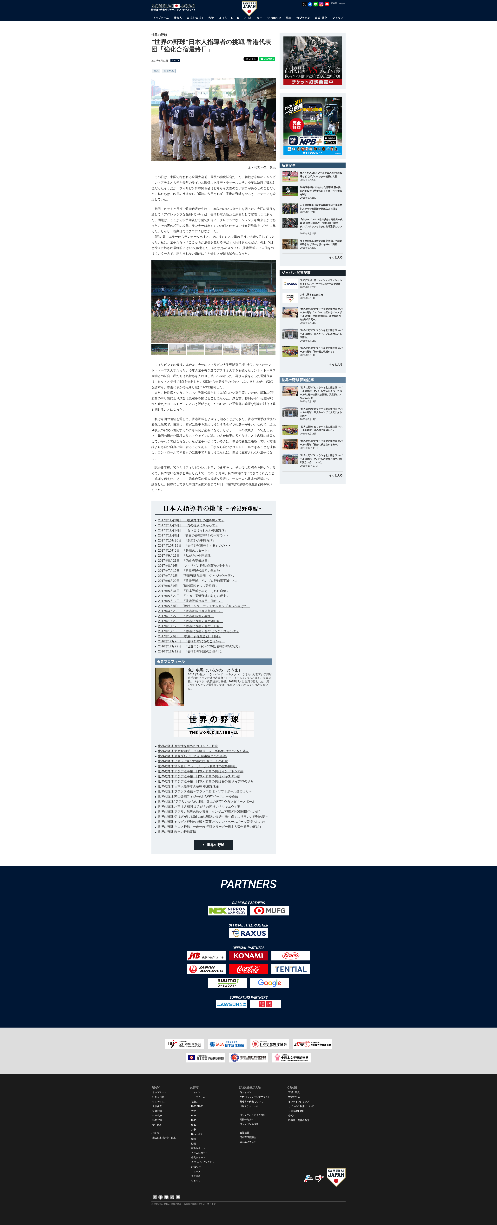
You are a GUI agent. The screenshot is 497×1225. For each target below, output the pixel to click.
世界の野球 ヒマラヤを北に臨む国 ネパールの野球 (193, 761)
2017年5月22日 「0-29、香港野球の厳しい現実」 (193, 596)
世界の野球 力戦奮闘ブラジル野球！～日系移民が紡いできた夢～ (203, 751)
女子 (193, 1129)
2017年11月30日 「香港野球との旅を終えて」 (191, 520)
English (342, 3)
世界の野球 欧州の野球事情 (177, 831)
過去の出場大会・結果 (164, 1137)
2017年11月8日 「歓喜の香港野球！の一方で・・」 (195, 535)
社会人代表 (158, 1097)
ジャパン (196, 1092)
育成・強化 (294, 1092)
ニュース (196, 1171)
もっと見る (336, 257)
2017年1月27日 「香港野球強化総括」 (186, 616)
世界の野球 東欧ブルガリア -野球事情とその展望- (192, 756)
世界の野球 (215, 845)
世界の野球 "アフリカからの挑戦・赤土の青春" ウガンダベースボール (206, 801)
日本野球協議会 (248, 1137)
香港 (156, 71)
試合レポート (198, 1148)
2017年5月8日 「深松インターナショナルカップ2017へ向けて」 (204, 606)
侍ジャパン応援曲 (249, 1124)
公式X (291, 1115)
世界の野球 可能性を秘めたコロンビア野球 (188, 746)
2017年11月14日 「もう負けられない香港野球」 (193, 530)
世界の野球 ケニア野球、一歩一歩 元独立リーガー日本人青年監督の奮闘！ (210, 826)
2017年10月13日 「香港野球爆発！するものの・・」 (196, 545)
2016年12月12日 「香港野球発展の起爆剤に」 (191, 651)
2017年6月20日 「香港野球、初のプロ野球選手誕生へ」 (198, 580)
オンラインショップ (298, 1101)
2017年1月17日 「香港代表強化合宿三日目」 (190, 626)
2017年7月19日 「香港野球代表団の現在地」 (190, 570)
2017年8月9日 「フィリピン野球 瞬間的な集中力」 (194, 565)
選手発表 (196, 1176)
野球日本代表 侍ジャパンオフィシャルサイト (174, 7)
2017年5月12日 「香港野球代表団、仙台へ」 (190, 601)
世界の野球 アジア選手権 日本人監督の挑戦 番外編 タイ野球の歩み (206, 781)
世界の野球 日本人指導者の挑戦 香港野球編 (188, 786)
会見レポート (198, 1157)
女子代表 (157, 1125)
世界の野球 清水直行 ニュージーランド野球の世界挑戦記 (197, 766)
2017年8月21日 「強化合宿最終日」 (184, 560)
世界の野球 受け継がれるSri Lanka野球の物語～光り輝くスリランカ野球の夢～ (213, 816)
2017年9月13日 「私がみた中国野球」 (186, 555)
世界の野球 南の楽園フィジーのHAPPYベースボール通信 (198, 796)
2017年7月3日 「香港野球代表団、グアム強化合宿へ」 (197, 575)
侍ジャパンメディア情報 (252, 1114)
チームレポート (199, 1152)
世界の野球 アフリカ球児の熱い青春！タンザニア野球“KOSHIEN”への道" (209, 811)
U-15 (193, 1120)
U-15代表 (157, 1115)
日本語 (334, 3)
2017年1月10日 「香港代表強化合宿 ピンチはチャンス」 (198, 631)
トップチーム (159, 1092)
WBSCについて (248, 1142)
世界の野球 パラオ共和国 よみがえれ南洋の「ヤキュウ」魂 (199, 806)
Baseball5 (196, 1134)
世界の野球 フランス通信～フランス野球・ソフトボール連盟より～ (205, 791)
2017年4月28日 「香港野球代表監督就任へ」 (190, 611)
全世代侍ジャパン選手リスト (255, 1097)
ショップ (196, 1180)
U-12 (193, 1125)
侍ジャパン (245, 1092)
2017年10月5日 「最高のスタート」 (184, 550)
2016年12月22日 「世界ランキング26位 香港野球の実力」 (200, 646)
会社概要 (244, 1132)
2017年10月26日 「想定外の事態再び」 (186, 540)
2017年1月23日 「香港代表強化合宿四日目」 (190, 621)
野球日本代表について (251, 1101)
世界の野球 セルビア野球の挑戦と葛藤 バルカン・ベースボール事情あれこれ (211, 821)
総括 (193, 1139)
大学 (193, 1111)
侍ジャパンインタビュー (204, 1162)
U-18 (193, 1115)
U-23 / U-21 (158, 1101)
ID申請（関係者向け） (300, 1120)
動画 (193, 1143)
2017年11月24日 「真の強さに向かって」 (188, 525)
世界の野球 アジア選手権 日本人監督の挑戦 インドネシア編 (200, 771)
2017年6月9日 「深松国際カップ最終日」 (188, 585)
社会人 (194, 1101)
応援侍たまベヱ (248, 1119)
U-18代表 (157, 1111)
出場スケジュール (249, 1106)
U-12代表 (157, 1120)
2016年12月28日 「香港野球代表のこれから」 (191, 641)
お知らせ (196, 1166)
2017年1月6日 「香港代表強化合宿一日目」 (189, 636)
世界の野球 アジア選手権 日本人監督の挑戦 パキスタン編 (199, 776)
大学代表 (157, 1106)
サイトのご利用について (301, 1106)
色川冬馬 (169, 71)
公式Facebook (295, 1111)
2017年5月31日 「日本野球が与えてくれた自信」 (193, 591)
